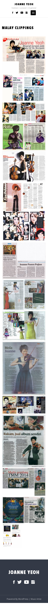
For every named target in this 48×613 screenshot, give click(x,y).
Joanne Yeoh (24, 4)
